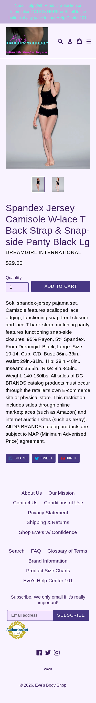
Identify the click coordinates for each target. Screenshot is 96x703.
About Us (32, 493)
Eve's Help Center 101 (48, 580)
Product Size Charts (48, 570)
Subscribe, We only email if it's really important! (48, 599)
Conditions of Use (63, 502)
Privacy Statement (48, 512)
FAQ (36, 551)
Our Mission (61, 493)
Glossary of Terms (67, 551)
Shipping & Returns (48, 522)
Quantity (14, 277)
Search (17, 551)
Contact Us (25, 502)
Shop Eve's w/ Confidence (48, 532)
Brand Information (48, 561)
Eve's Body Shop (50, 685)
